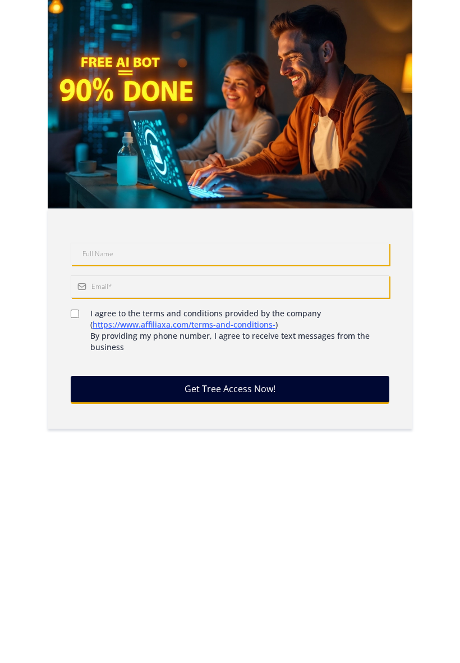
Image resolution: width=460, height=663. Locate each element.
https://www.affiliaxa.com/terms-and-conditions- (184, 324)
